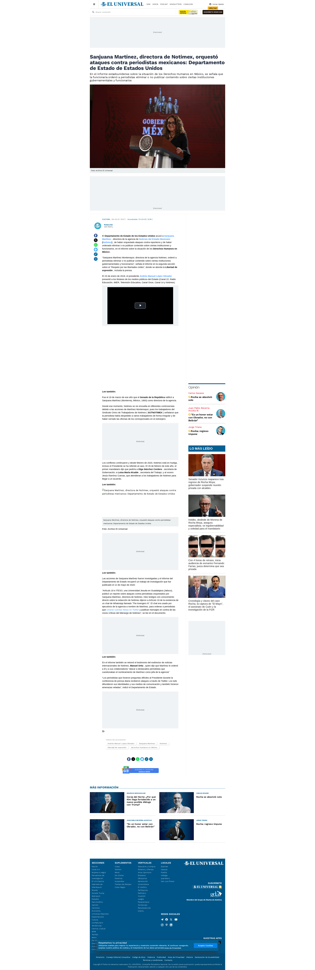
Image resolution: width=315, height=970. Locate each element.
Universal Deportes (100, 914)
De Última (119, 875)
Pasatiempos (143, 902)
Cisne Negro (120, 887)
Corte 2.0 (96, 869)
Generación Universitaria (143, 882)
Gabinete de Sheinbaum (97, 885)
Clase (117, 867)
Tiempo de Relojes (123, 884)
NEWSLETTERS (175, 4)
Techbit (95, 935)
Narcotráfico (97, 902)
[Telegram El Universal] (162, 920)
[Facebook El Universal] (166, 920)
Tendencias (97, 926)
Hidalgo (164, 875)
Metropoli (96, 896)
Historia (189, 957)
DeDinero (142, 893)
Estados (95, 899)
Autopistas (119, 881)
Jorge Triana (195, 427)
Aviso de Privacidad (176, 957)
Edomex (164, 867)
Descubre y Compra (146, 867)
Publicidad (161, 957)
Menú (94, 937)
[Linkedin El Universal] (171, 925)
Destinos (118, 878)
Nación (95, 867)
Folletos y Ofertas (146, 869)
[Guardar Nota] (96, 259)
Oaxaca (164, 869)
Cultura (106, 219)
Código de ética (138, 957)
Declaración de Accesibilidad (207, 957)
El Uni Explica (98, 881)
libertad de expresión (117, 747)
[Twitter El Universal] (171, 920)
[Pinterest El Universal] (166, 925)
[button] (213, 12)
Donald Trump (98, 893)
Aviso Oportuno (144, 872)
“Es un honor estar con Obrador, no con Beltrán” (200, 417)
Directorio (100, 957)
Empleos (142, 875)
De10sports (143, 890)
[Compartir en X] (96, 240)
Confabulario (97, 923)
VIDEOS (155, 4)
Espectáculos (98, 917)
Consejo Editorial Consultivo (118, 957)
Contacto (168, 960)
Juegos (141, 899)
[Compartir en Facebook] (96, 235)
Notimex (107, 242)
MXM (148, 4)
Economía (96, 911)
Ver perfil (108, 227)
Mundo (95, 890)
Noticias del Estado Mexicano (154, 239)
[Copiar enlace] (96, 254)
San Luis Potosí (167, 881)
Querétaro (165, 878)
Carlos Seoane (196, 393)
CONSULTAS (188, 4)
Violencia (151, 957)
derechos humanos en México (144, 747)
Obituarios (142, 878)
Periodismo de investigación (98, 876)
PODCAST (164, 4)
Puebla (164, 872)
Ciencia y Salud (98, 929)
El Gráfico (142, 887)
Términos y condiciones (153, 960)
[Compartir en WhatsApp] (96, 245)
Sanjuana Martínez (147, 743)
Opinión (193, 387)
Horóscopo (142, 905)
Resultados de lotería (144, 909)
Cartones (96, 908)
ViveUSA (141, 896)
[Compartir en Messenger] (96, 249)
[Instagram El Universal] (162, 925)
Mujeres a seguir (99, 872)
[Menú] (94, 4)
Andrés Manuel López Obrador (156, 276)
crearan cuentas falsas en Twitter (122, 610)
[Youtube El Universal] (176, 920)
